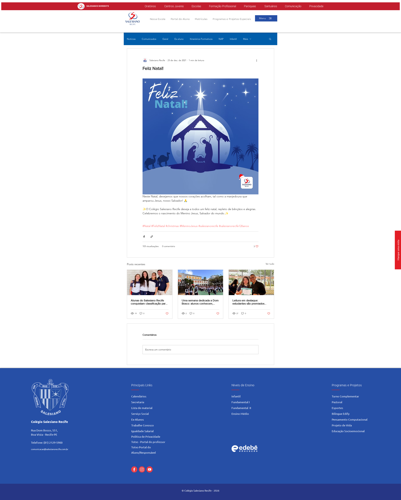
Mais (245, 38)
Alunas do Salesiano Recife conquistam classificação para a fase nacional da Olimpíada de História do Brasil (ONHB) (149, 302)
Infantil (233, 38)
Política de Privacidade (145, 436)
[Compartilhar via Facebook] (144, 236)
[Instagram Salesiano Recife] (142, 469)
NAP (221, 38)
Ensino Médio (240, 413)
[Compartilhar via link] (151, 236)
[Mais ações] (256, 60)
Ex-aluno (179, 38)
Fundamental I (241, 402)
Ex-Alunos (137, 419)
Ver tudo (270, 263)
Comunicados (149, 38)
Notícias (131, 38)
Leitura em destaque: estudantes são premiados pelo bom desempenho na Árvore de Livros (248, 302)
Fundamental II (241, 407)
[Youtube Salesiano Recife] (149, 469)
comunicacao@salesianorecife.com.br (49, 449)
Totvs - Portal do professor (148, 441)
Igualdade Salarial (142, 431)
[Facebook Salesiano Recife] (134, 469)
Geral (165, 38)
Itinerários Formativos (201, 38)
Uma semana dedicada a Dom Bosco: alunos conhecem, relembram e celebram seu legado (200, 302)
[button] (180, 19)
